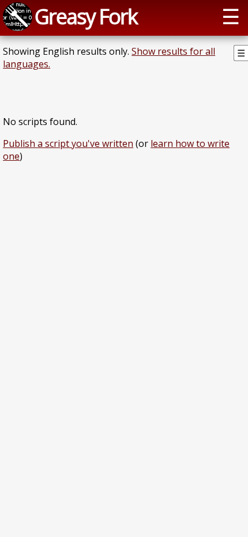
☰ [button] (230, 16)
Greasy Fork (86, 16)
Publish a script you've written (68, 143)
